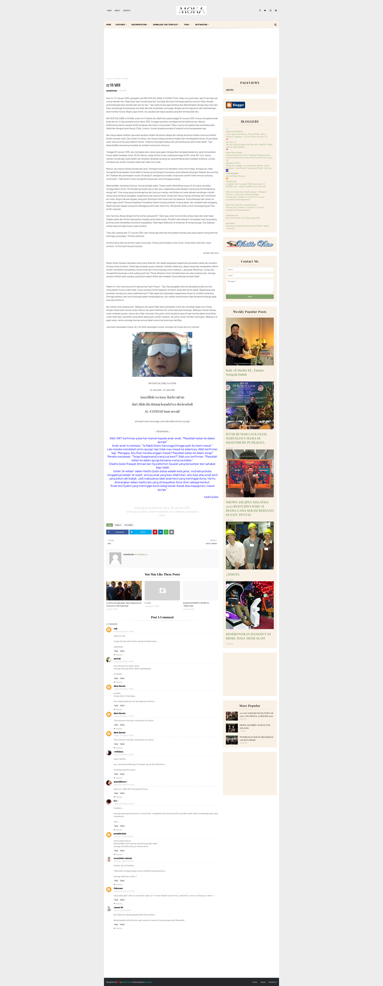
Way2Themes (127, 982)
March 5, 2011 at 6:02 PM (122, 910)
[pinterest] (275, 10)
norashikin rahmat (123, 858)
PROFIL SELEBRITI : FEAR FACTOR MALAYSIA (255, 726)
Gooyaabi (148, 982)
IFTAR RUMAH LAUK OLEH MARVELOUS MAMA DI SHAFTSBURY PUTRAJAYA (246, 438)
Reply (116, 651)
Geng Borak (231, 181)
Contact (127, 10)
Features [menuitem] (120, 24)
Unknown (118, 888)
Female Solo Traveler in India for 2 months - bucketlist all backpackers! (245, 198)
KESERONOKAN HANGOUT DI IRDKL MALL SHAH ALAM (248, 636)
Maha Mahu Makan (234, 152)
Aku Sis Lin (231, 142)
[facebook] (260, 10)
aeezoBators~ (120, 781)
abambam (230, 223)
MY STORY (116, 78)
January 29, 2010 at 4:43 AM (124, 754)
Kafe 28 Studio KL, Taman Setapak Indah (245, 372)
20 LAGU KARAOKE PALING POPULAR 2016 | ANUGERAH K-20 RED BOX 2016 (256, 714)
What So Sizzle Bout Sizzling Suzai (241, 205)
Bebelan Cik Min (233, 163)
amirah (117, 658)
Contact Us (272, 982)
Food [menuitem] (186, 24)
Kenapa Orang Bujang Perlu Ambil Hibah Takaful (247, 225)
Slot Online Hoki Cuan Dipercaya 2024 (243, 218)
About (117, 10)
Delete (122, 651)
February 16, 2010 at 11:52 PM (124, 891)
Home (109, 10)
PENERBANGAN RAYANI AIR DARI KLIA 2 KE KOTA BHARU (256, 738)
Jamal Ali (118, 907)
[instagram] (270, 10)
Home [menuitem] (108, 24)
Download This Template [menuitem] (165, 24)
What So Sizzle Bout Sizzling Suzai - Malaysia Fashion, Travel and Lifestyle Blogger (246, 193)
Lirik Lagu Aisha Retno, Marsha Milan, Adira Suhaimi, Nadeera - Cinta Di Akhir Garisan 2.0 (247, 135)
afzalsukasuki (232, 215)
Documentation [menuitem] (139, 24)
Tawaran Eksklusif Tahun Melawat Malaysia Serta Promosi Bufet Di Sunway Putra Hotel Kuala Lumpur (249, 156)
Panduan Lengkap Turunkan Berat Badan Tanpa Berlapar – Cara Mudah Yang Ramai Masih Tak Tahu (249, 166)
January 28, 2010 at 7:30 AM (123, 689)
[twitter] (265, 10)
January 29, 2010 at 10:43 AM (124, 784)
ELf (115, 800)
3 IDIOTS (232, 574)
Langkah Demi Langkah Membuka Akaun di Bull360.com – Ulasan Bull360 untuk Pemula (245, 185)
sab (115, 628)
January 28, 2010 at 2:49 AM (124, 631)
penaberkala (111, 90)
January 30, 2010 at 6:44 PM (124, 804)
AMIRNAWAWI (232, 173)
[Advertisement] (191, 55)
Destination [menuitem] (201, 24)
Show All (230, 228)
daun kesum (120, 686)
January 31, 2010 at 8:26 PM (123, 836)
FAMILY (118, 525)
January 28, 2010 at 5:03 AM (124, 661)
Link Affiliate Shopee (235, 176)
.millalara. (119, 751)
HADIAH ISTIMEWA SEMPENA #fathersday (196, 604)
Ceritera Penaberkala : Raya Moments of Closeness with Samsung (123, 604)
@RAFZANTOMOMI (234, 131)
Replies (119, 654)
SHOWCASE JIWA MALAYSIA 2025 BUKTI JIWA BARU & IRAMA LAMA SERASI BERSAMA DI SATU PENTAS (250, 508)
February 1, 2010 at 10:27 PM (123, 861)
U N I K (148, 603)
